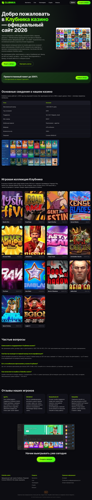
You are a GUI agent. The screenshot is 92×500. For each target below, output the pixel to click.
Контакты (28, 2)
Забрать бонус (82, 77)
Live (35, 2)
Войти (73, 2)
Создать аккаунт (84, 2)
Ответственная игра (68, 482)
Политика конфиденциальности (71, 480)
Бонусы (57, 2)
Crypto (50, 2)
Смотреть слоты (25, 64)
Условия (64, 478)
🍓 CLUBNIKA (8, 2)
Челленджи (42, 2)
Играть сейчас (9, 64)
